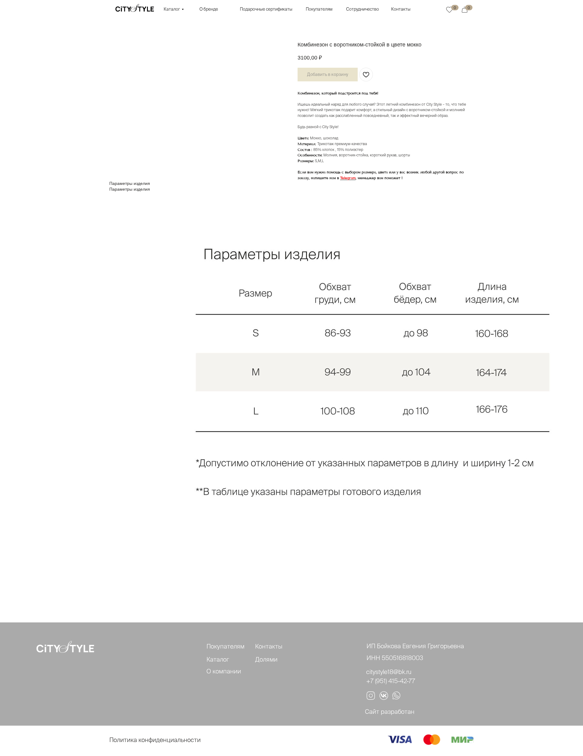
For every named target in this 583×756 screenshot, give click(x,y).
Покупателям (319, 9)
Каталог (172, 9)
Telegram (348, 178)
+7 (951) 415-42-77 (390, 680)
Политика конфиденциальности (155, 739)
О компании (223, 671)
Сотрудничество (362, 9)
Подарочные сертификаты (266, 9)
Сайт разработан (389, 711)
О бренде (208, 9)
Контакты (401, 9)
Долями (266, 659)
